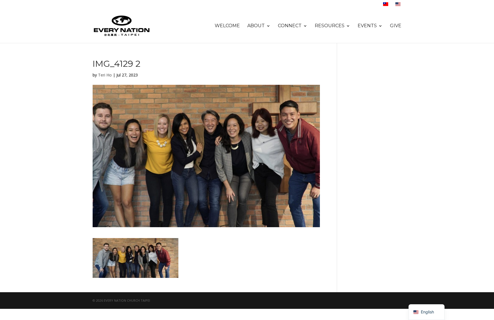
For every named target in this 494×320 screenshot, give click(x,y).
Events (367, 26)
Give (395, 26)
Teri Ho (105, 75)
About (256, 26)
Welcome (227, 26)
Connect (290, 26)
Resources (329, 26)
